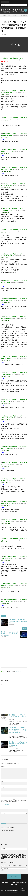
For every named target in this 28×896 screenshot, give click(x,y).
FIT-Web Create (17, 890)
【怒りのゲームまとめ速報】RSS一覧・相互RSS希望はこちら (14, 883)
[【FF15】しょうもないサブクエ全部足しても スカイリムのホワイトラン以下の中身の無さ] (23, 634)
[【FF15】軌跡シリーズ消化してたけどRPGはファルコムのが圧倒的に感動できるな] (4, 622)
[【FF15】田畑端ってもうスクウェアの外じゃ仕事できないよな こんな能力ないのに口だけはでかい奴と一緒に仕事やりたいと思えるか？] (4, 730)
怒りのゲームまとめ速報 (11, 9)
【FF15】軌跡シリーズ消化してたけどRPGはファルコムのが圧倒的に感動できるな (18, 621)
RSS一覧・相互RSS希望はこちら (8, 830)
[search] (26, 5)
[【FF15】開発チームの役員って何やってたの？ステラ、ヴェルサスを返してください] (4, 717)
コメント (3, 766)
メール (2, 787)
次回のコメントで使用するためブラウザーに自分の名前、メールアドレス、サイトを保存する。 (14, 801)
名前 (2, 781)
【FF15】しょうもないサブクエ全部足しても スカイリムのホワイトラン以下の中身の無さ (10, 633)
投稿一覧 (18, 671)
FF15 (10, 34)
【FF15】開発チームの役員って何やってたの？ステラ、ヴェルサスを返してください (18, 716)
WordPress (14, 892)
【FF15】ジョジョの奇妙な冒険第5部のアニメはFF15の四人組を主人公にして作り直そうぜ (18, 743)
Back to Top (14, 876)
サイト (2, 793)
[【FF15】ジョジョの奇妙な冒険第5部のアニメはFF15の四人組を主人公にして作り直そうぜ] (4, 744)
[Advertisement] (14, 653)
